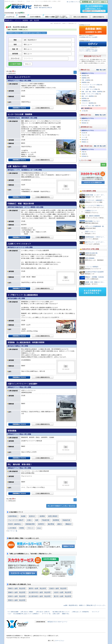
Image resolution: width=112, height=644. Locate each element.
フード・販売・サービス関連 (89, 89)
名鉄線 (83, 154)
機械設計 (69, 524)
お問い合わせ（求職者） (27, 611)
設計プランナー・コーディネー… (95, 242)
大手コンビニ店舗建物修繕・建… (95, 226)
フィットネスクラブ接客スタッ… (95, 205)
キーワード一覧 (12, 531)
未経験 (23, 516)
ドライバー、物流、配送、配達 (89, 105)
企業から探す (56, 613)
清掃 (36, 520)
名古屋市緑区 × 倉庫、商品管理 (39, 596)
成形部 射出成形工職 (91, 253)
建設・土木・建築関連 (88, 96)
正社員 (83, 132)
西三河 (46, 7)
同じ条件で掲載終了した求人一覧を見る (61, 506)
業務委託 (84, 142)
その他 (83, 110)
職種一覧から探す (101, 69)
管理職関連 (85, 100)
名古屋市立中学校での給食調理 (94, 272)
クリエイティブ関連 (87, 87)
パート (83, 137)
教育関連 (84, 98)
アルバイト (85, 135)
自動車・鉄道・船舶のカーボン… (95, 282)
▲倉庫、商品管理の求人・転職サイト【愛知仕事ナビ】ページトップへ (84, 605)
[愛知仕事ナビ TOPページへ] (18, 7)
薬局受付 (41, 524)
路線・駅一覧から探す (100, 146)
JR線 (83, 151)
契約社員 (84, 139)
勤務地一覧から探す (100, 114)
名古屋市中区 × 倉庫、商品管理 (39, 592)
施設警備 (51, 524)
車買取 (21, 528)
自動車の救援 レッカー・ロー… (95, 195)
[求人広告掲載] (94, 8)
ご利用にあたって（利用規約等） (81, 611)
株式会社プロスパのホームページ (57, 622)
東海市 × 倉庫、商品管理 (16, 596)
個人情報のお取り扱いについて (61, 611)
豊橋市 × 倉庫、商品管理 (16, 592)
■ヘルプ (69, 1)
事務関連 (84, 82)
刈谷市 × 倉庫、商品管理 (62, 592)
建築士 (59, 524)
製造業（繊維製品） (15, 524)
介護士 (29, 520)
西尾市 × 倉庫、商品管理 (16, 600)
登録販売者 (66, 520)
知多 (43, 7)
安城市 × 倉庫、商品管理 (57, 588)
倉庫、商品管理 (85, 108)
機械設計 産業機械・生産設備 (94, 277)
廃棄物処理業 (30, 524)
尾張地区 (84, 123)
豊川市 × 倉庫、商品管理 (62, 596)
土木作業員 (12, 528)
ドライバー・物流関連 (88, 103)
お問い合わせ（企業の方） (43, 611)
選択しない (27, 44)
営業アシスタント (90, 231)
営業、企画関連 (86, 80)
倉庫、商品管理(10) (30, 40)
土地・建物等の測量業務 (92, 216)
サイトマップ (95, 611)
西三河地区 (85, 120)
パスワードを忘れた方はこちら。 (89, 49)
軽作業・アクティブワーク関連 (90, 94)
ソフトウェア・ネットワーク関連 (91, 84)
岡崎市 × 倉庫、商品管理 (16, 588)
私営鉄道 (84, 156)
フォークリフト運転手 (16, 520)
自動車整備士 (12, 516)
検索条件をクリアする (88, 73)
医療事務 (56, 520)
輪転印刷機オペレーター (92, 221)
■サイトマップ (76, 1)
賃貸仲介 (32, 516)
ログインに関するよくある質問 (88, 51)
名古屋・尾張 (37, 7)
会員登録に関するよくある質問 (88, 37)
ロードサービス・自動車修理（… (95, 200)
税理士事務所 (52, 516)
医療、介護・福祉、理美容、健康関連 (92, 91)
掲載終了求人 (65, 613)
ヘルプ (9, 613)
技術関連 (84, 75)
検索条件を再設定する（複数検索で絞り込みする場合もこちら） (27, 33)
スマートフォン (59, 640)
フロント (30, 528)
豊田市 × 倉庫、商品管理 (37, 588)
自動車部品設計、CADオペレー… (95, 237)
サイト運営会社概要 (13, 611)
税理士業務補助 (89, 258)
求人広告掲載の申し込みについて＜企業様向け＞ (26, 613)
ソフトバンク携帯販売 (91, 266)
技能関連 (84, 77)
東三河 (50, 7)
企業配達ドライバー (91, 210)
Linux (39, 528)
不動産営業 (45, 520)
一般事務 (42, 516)
